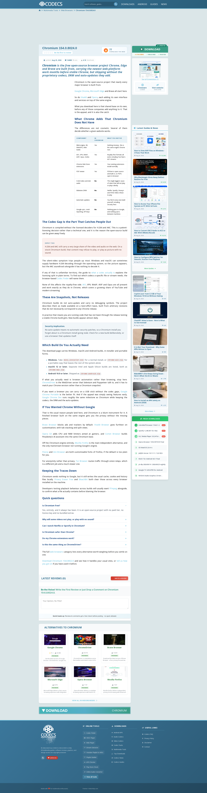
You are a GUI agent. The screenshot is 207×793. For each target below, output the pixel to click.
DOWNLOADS (127, 4)
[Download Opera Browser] (85, 671)
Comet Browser (112, 433)
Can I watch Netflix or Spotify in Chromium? (63, 525)
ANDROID (142, 4)
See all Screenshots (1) (150, 79)
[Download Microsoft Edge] (55, 671)
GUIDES (154, 4)
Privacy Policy (149, 738)
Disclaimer (148, 743)
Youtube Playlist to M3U (94, 752)
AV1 (84, 284)
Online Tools (92, 726)
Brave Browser (49, 424)
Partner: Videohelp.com (90, 789)
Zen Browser (59, 452)
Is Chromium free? (51, 505)
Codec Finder (63, 278)
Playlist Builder (91, 757)
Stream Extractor (92, 748)
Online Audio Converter (94, 772)
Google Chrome (82, 91)
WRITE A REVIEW (120, 578)
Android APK (118, 733)
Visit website (157, 88)
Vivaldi (84, 97)
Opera (95, 97)
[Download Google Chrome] (55, 639)
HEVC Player (90, 738)
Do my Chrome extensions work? (58, 538)
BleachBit (83, 479)
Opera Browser (84, 679)
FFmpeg (113, 488)
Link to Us (53, 758)
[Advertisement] (103, 28)
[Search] (116, 4)
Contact (147, 747)
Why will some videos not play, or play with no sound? (68, 519)
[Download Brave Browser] (114, 639)
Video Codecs (118, 741)
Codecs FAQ (148, 734)
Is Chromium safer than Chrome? (58, 532)
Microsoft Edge (97, 91)
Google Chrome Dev (52, 397)
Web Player (90, 743)
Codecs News (118, 758)
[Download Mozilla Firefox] (114, 671)
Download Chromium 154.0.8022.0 (58, 561)
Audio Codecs (118, 737)
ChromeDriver (48, 382)
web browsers (56, 551)
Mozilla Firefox (81, 443)
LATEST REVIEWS (51, 578)
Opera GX (47, 433)
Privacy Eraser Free (63, 479)
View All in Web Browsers (83, 700)
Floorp (45, 452)
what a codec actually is (103, 272)
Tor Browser (81, 461)
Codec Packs (118, 745)
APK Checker (90, 762)
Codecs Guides (119, 762)
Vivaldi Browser (101, 424)
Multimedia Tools (120, 749)
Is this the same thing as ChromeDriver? (61, 544)
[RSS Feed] (43, 758)
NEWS (164, 4)
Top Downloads (119, 754)
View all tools (91, 777)
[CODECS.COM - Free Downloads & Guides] (48, 735)
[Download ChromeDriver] (85, 639)
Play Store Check (92, 767)
